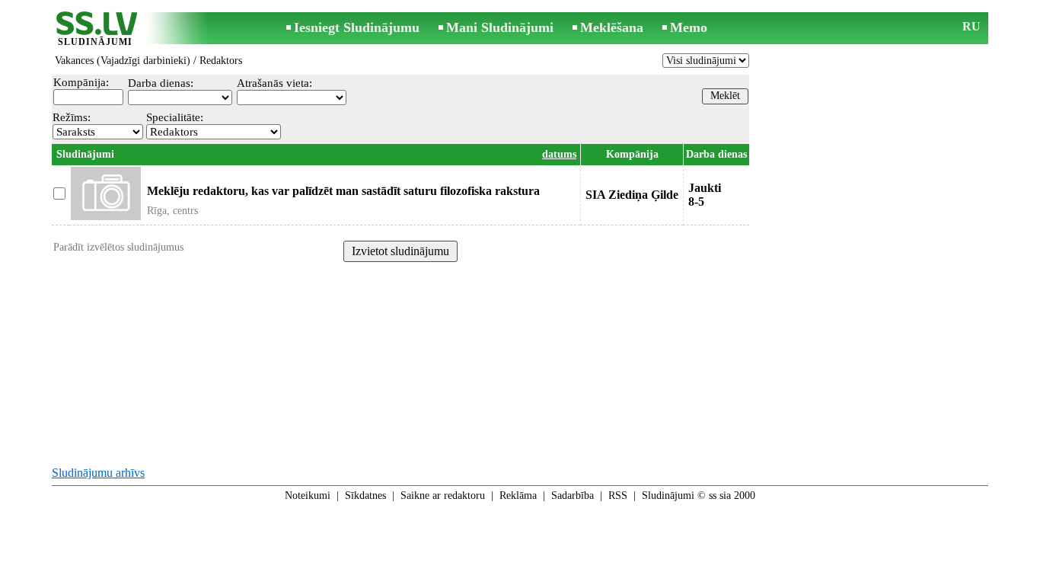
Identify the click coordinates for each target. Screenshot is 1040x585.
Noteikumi (307, 495)
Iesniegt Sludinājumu (357, 27)
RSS (617, 495)
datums (559, 154)
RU (971, 26)
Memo (688, 27)
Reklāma (518, 495)
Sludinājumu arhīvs (98, 472)
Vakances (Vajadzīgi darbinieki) (122, 60)
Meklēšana (611, 27)
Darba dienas (716, 154)
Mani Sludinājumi (499, 27)
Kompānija (632, 154)
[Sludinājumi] (95, 29)
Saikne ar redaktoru (442, 495)
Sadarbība (572, 495)
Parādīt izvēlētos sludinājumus (118, 247)
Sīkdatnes (365, 495)
